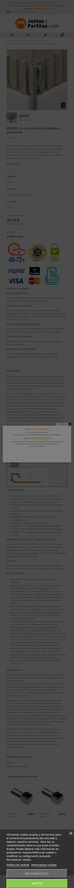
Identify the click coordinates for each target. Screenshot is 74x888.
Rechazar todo (37, 874)
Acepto (36, 883)
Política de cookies (17, 865)
